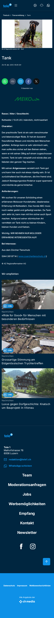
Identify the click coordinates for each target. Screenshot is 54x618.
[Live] (35, 5)
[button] (27, 34)
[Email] (20, 81)
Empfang (27, 513)
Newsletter (27, 532)
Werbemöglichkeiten (27, 504)
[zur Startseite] (7, 5)
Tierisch (6, 15)
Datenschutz (9, 585)
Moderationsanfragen (27, 484)
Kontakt (27, 523)
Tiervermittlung (18, 15)
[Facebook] (28, 81)
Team (27, 475)
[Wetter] (41, 5)
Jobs (27, 494)
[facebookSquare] (21, 546)
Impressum (22, 585)
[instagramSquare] (32, 546)
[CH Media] (27, 601)
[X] (36, 81)
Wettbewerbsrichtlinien (40, 585)
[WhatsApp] (5, 81)
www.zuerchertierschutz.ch (32, 256)
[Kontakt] (48, 5)
